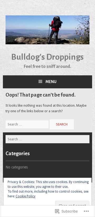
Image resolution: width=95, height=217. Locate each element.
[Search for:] (28, 124)
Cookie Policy (25, 196)
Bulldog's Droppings (47, 57)
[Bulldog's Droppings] (47, 43)
